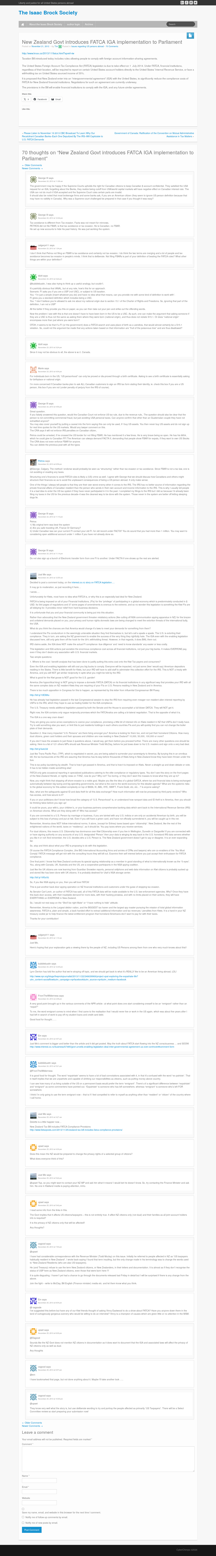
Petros (41, 460)
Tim (56, 46)
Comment (27, 1444)
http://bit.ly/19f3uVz (39, 877)
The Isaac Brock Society (48, 12)
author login (73, 24)
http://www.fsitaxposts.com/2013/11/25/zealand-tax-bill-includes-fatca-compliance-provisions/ (76, 1129)
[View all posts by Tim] (60, 46)
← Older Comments (32, 165)
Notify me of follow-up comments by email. (46, 1517)
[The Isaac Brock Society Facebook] (186, 2)
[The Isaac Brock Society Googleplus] (182, 2)
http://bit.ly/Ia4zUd (39, 748)
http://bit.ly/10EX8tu (39, 694)
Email (25, 1486)
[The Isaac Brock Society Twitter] (195, 2)
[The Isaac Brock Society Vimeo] (191, 2)
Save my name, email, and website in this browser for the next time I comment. (61, 1512)
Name (25, 1475)
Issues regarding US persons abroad (87, 46)
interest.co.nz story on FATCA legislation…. (93, 582)
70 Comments (112, 46)
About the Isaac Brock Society (45, 24)
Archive (89, 24)
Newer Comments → (32, 168)
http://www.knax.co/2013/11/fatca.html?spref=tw (48, 53)
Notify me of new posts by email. (41, 1522)
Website (26, 1498)
